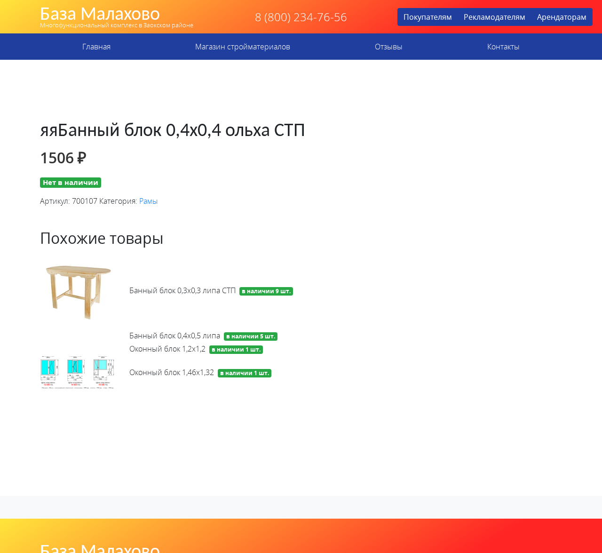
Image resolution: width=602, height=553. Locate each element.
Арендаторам (561, 17)
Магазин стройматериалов (242, 46)
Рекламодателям (494, 17)
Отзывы (389, 46)
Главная (96, 46)
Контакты (503, 46)
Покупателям (428, 17)
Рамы (148, 201)
